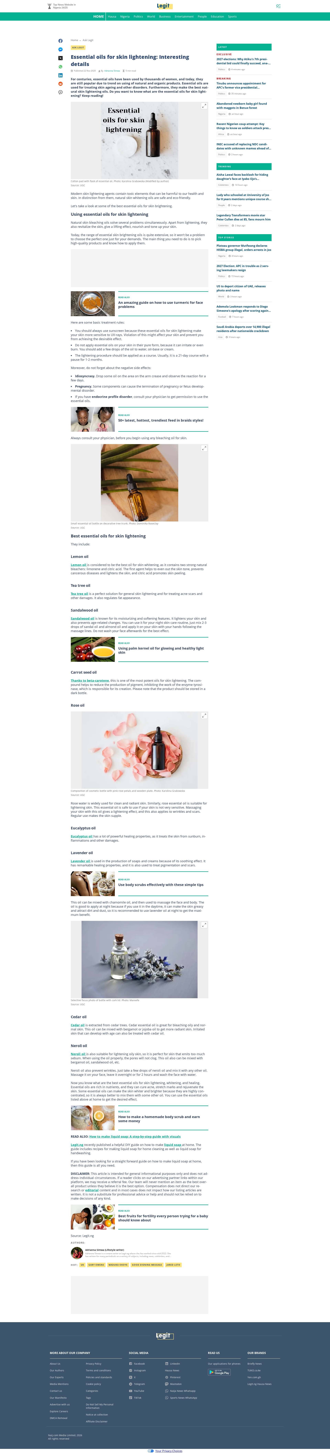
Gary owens (96, 1264)
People (202, 16)
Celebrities (223, 184)
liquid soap (173, 1145)
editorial (92, 1190)
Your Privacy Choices (168, 1451)
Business (165, 16)
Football (222, 316)
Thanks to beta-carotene (90, 680)
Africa (221, 134)
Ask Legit (88, 40)
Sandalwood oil (82, 618)
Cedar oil (78, 1025)
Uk (82, 1264)
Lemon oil (79, 565)
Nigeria (125, 16)
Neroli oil (78, 1054)
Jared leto (173, 1264)
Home (98, 16)
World (151, 16)
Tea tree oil (79, 594)
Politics (138, 16)
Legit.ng (77, 1145)
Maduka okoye (118, 1264)
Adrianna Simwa (112, 70)
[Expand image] (204, 106)
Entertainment (184, 16)
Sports (232, 16)
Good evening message (147, 1264)
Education (217, 16)
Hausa (112, 16)
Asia (220, 337)
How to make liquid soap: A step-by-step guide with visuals (135, 1136)
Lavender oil (81, 861)
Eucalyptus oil (82, 836)
